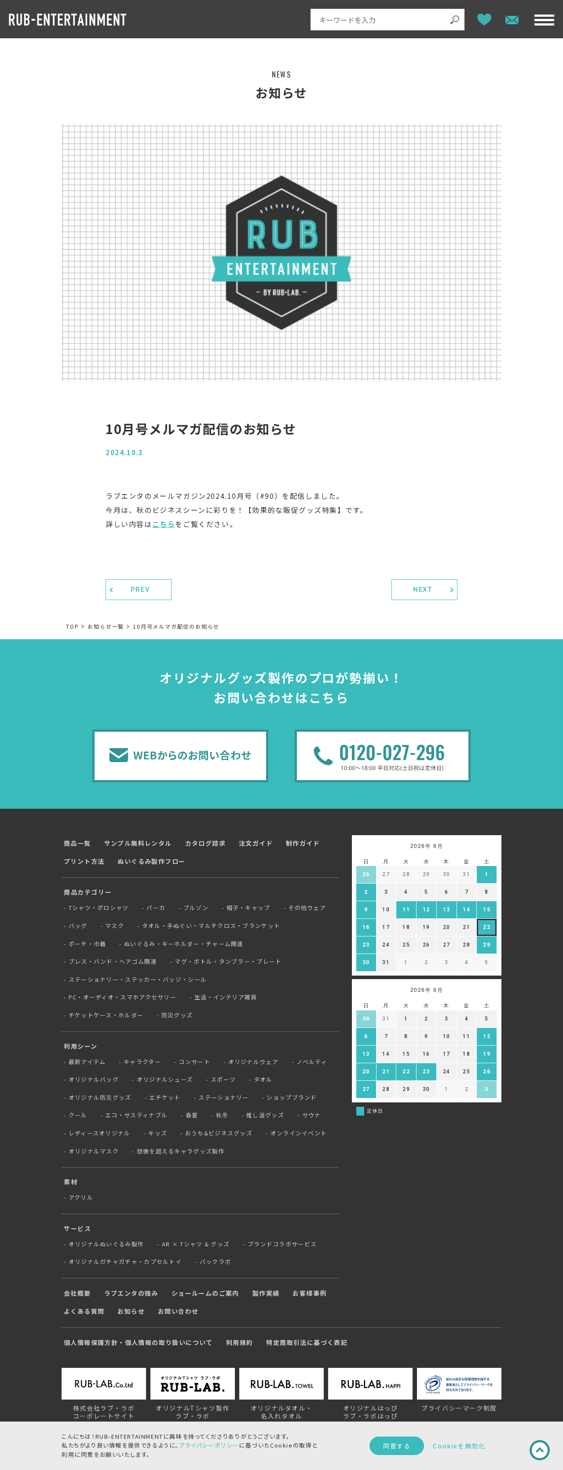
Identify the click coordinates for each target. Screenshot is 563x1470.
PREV (140, 589)
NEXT (422, 589)
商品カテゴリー (88, 892)
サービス (77, 1228)
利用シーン (81, 1046)
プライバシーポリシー (209, 1445)
